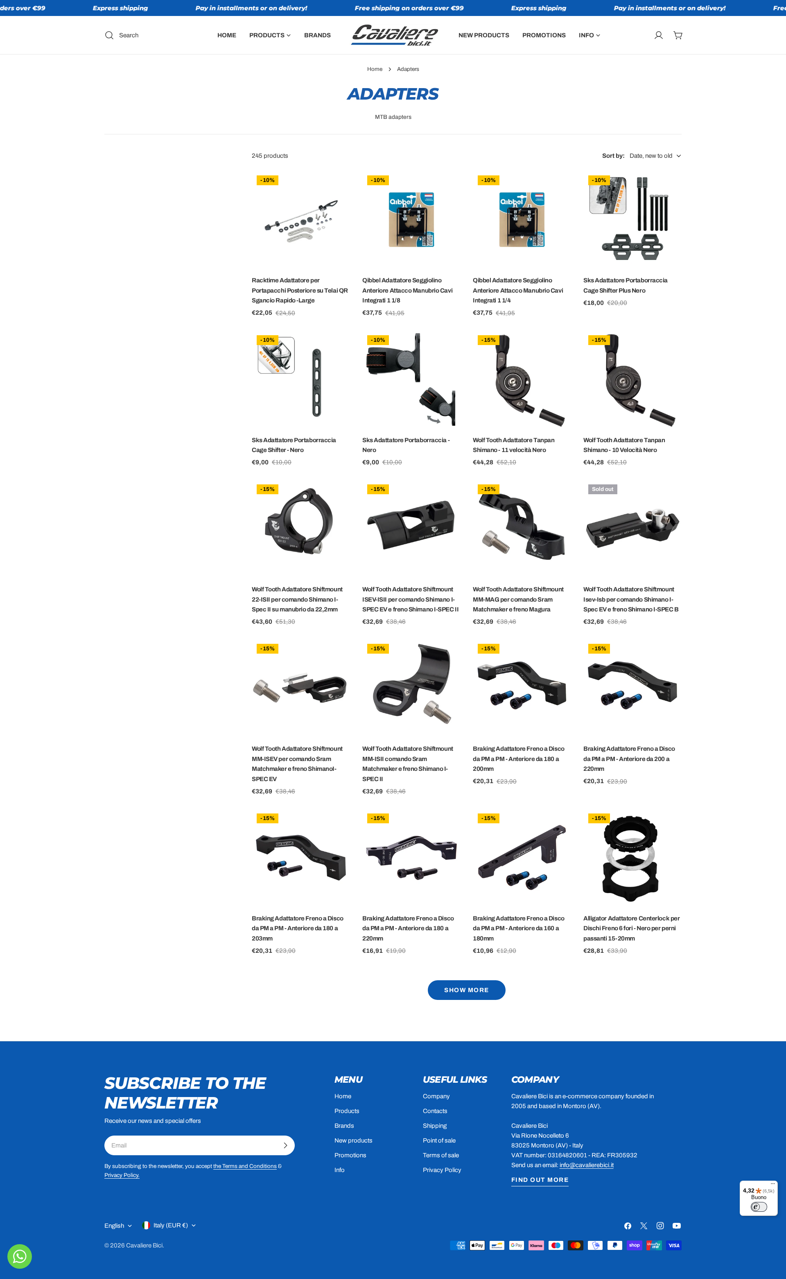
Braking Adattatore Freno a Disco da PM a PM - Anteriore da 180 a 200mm (519, 758)
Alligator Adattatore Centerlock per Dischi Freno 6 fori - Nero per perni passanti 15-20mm (631, 928)
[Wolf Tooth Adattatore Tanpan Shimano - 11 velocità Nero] (522, 379)
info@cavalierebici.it (587, 1165)
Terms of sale (441, 1155)
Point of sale (439, 1140)
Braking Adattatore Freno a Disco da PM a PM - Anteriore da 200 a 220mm (629, 758)
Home (374, 69)
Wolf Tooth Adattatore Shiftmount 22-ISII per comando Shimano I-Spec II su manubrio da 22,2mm (297, 599)
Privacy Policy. (122, 1175)
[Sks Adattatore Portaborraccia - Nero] (411, 379)
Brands (344, 1125)
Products (346, 1111)
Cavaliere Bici (144, 1245)
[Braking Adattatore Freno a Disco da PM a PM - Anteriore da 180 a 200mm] (522, 688)
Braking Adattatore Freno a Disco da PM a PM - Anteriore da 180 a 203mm (297, 928)
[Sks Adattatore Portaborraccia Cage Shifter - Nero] (301, 379)
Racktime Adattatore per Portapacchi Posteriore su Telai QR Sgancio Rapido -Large (300, 290)
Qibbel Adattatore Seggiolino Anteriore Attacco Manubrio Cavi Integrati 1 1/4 (518, 290)
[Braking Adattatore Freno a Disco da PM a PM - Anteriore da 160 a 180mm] (522, 858)
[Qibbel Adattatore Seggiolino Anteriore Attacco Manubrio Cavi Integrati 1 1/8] (411, 219)
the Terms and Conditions (245, 1166)
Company (436, 1096)
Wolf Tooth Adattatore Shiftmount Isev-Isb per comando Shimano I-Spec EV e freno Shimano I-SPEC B (631, 599)
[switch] (759, 1207)
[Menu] (773, 1185)
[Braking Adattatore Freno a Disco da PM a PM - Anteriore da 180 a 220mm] (411, 858)
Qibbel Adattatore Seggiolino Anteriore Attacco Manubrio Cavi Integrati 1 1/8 (407, 290)
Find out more (540, 1180)
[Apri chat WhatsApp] (19, 1256)
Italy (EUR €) (171, 1225)
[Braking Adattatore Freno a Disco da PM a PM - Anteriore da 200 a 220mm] (632, 688)
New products (353, 1140)
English (114, 1225)
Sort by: (613, 155)
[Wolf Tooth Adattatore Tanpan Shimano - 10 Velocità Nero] (632, 379)
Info (339, 1170)
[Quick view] (338, 188)
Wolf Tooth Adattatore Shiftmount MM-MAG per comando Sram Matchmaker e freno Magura (518, 599)
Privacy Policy (442, 1170)
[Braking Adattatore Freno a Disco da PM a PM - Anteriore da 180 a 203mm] (301, 858)
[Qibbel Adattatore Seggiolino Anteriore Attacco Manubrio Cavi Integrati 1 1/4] (522, 219)
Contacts (435, 1111)
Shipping (435, 1125)
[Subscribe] (285, 1145)
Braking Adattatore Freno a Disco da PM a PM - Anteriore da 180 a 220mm (408, 928)
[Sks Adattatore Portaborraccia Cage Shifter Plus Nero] (632, 219)
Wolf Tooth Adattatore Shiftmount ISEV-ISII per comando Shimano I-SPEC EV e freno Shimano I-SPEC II (410, 599)
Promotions (350, 1155)
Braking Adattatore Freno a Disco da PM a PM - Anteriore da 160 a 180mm (519, 928)
